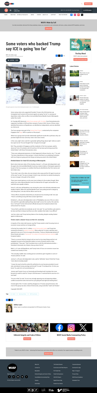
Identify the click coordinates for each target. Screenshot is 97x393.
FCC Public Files (57, 370)
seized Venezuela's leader (39, 228)
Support (53, 14)
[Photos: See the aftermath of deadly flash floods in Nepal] (74, 143)
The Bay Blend (80, 53)
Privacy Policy (75, 374)
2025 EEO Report (57, 377)
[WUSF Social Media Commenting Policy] (71, 327)
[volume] (10, 10)
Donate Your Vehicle (58, 383)
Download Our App (76, 367)
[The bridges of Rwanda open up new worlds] (74, 154)
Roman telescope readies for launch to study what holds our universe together (84, 101)
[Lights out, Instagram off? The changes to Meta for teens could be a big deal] (74, 164)
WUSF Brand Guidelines (77, 377)
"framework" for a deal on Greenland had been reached (40, 234)
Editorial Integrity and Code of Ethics (27, 335)
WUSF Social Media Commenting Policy (71, 335)
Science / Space (83, 95)
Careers (36, 380)
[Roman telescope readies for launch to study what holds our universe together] (74, 98)
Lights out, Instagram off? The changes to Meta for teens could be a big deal (85, 165)
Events (39, 14)
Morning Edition (22, 294)
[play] (6, 10)
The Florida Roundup (84, 109)
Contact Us (37, 367)
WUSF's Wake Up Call (48, 22)
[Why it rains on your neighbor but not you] (74, 73)
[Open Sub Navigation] (8, 14)
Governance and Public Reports (61, 367)
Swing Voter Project (36, 130)
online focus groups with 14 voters (36, 121)
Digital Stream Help (58, 380)
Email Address (75, 185)
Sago (20, 132)
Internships (37, 383)
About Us (37, 364)
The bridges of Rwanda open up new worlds (84, 153)
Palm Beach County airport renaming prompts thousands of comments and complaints (84, 87)
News (6, 14)
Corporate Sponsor (76, 364)
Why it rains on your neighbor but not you (84, 74)
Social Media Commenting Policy (42, 377)
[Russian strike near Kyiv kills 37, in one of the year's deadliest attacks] (74, 133)
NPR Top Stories (33, 294)
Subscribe (48, 28)
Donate (89, 3)
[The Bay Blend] (80, 44)
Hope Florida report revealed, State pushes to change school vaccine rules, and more (84, 115)
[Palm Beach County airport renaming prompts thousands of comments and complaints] (74, 84)
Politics (81, 81)
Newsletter (37, 370)
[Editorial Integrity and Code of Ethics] (27, 327)
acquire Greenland (29, 230)
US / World (13, 294)
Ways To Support (76, 370)
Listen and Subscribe (80, 59)
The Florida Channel (58, 364)
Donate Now (48, 353)
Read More (27, 339)
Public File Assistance (58, 374)
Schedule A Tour (76, 380)
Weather (13, 14)
